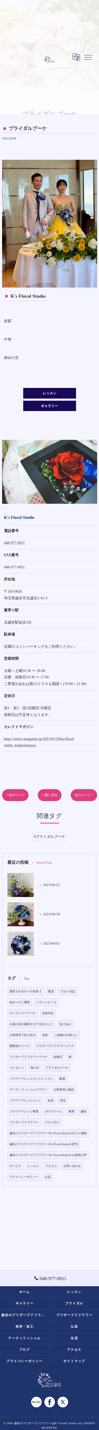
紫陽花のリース (20, 1045)
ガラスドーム (53, 1111)
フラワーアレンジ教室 (24, 1111)
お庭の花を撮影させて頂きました (31, 1024)
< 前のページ (15, 795)
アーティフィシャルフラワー (28, 1089)
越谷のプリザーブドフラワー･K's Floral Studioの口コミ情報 (48, 1133)
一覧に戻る (50, 795)
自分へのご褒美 (20, 1002)
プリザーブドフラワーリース (55, 1045)
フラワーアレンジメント (25, 1100)
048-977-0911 (14, 543)
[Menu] (88, 57)
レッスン (33, 1166)
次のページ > (84, 795)
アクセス (51, 1166)
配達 (62, 1078)
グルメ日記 (67, 991)
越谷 (84, 1111)
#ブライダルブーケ (49, 837)
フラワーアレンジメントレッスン (31, 1078)
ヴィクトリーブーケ (23, 1013)
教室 (71, 1111)
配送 (51, 991)
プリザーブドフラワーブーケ (28, 1056)
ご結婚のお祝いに (65, 1035)
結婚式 (58, 1056)
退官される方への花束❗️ (26, 991)
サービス (15, 1166)
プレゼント (17, 1067)
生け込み (65, 1024)
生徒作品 (48, 1013)
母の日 (34, 1067)
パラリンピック (46, 1002)
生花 (51, 1100)
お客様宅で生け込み (23, 1035)
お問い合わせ (72, 1166)
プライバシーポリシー (24, 1176)
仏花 (48, 1176)
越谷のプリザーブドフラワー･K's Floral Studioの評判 (44, 1144)
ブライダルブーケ (57, 1067)
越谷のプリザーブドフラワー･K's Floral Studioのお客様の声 (48, 1155)
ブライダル (52, 1122)
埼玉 (63, 1100)
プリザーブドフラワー (24, 1122)
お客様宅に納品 (64, 1089)
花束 (45, 1035)
